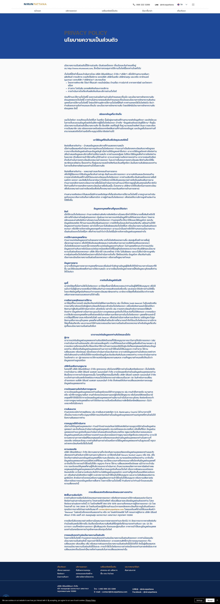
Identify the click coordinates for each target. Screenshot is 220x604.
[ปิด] (217, 600)
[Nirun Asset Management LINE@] (156, 5)
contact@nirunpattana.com (111, 509)
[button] (193, 4)
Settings (199, 600)
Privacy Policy (91, 600)
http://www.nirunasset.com (80, 68)
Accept (210, 600)
